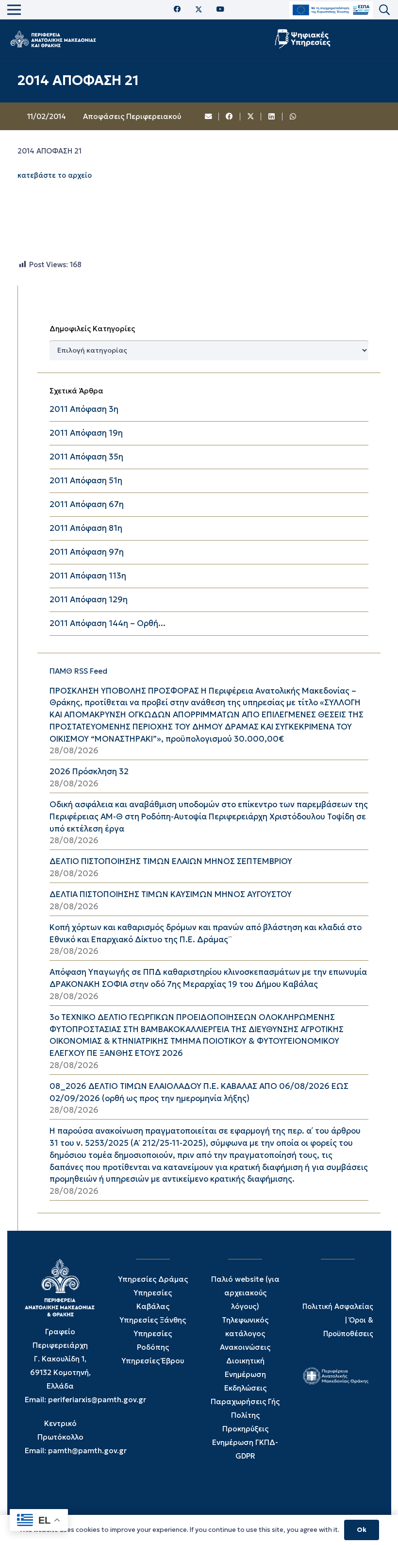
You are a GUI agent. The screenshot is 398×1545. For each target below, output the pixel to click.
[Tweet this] (251, 116)
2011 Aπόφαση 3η (84, 409)
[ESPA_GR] (331, 9)
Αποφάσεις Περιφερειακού (132, 116)
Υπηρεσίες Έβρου (152, 1360)
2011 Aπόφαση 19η (86, 433)
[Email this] (208, 116)
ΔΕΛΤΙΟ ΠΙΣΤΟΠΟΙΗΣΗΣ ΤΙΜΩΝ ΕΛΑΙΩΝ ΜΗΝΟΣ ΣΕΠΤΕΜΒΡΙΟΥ (171, 861)
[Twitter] (198, 10)
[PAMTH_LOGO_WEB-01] (53, 39)
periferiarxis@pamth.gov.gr (97, 1399)
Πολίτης (245, 1415)
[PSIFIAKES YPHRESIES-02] (303, 39)
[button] (384, 10)
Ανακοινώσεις (245, 1347)
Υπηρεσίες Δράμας (153, 1279)
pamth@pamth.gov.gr (87, 1450)
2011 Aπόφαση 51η (86, 480)
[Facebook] (177, 9)
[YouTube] (220, 9)
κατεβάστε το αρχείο (54, 175)
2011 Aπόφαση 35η (86, 457)
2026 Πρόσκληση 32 (89, 771)
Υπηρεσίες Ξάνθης (152, 1319)
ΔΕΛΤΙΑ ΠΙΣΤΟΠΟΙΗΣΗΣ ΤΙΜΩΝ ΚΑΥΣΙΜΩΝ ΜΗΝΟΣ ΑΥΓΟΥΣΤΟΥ (171, 894)
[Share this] (229, 116)
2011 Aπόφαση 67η (87, 504)
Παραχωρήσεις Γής (245, 1401)
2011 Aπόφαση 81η (86, 528)
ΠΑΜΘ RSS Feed (78, 671)
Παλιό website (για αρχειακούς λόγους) (245, 1292)
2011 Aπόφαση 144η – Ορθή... (108, 623)
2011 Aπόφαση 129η (89, 599)
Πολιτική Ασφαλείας (337, 1306)
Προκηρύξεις (245, 1428)
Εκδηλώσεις (245, 1387)
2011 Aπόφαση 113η (88, 576)
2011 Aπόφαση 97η (87, 552)
